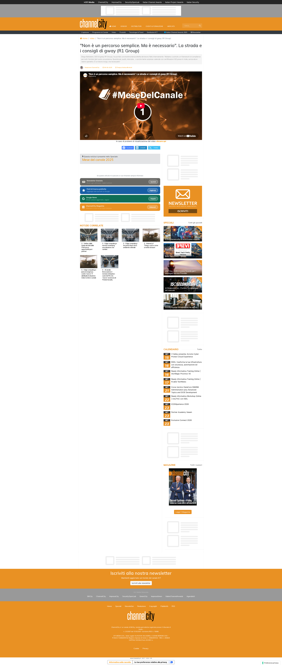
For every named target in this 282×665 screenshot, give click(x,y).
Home (114, 26)
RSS (173, 606)
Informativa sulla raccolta (120, 662)
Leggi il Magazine (182, 512)
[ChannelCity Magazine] (183, 487)
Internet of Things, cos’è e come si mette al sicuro (151, 245)
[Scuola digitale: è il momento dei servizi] (183, 302)
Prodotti (123, 32)
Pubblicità (164, 606)
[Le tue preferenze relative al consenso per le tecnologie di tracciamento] (270, 663)
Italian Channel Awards (152, 2)
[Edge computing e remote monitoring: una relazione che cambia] (109, 235)
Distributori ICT (152, 32)
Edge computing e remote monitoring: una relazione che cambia (109, 246)
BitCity (90, 596)
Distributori (136, 26)
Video (114, 32)
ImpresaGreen (156, 596)
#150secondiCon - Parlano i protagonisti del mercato (181, 289)
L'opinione (85, 32)
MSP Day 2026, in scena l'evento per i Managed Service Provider (180, 272)
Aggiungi (153, 190)
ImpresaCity (117, 2)
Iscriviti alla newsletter (141, 583)
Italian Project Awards (174, 2)
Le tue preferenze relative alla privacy (150, 662)
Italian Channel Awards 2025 (176, 32)
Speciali (118, 606)
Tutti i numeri (196, 465)
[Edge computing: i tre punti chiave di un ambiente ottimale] (130, 235)
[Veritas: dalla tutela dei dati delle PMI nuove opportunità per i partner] (88, 235)
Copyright (153, 606)
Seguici (153, 199)
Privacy (145, 648)
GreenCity (143, 596)
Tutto (199, 349)
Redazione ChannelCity (91, 67)
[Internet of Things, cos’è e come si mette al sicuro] (151, 235)
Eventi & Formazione (154, 26)
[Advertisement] (141, 561)
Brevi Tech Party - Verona (175, 256)
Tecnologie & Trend (136, 32)
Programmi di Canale (100, 32)
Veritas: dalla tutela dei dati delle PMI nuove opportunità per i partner (87, 247)
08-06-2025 (108, 67)
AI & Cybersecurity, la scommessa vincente (182, 239)
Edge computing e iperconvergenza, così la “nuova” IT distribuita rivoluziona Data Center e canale (88, 274)
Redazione (141, 606)
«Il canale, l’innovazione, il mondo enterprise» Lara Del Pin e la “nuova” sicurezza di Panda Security (109, 275)
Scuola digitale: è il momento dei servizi (181, 307)
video (92, 38)
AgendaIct (191, 596)
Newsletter (196, 32)
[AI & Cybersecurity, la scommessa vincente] (183, 233)
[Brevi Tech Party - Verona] (183, 250)
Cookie (136, 648)
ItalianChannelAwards (174, 596)
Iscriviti (153, 182)
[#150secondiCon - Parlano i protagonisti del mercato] (183, 285)
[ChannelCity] (93, 24)
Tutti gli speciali (195, 223)
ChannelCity (103, 2)
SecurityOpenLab (132, 2)
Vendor (123, 26)
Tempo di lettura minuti (124, 67)
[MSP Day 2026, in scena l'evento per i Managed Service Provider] (183, 267)
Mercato (171, 26)
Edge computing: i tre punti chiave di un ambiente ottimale (130, 245)
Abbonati (152, 207)
